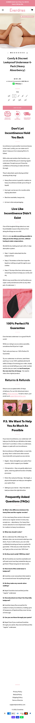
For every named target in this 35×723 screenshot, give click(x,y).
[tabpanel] (17, 30)
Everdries (20, 709)
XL (9, 100)
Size (17, 92)
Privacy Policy (17, 692)
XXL (14, 100)
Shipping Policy (17, 697)
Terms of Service (17, 700)
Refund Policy (17, 694)
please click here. (12, 394)
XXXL (19, 100)
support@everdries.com (17, 396)
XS (14, 96)
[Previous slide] (8, 53)
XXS (9, 96)
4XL (25, 100)
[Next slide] (27, 53)
